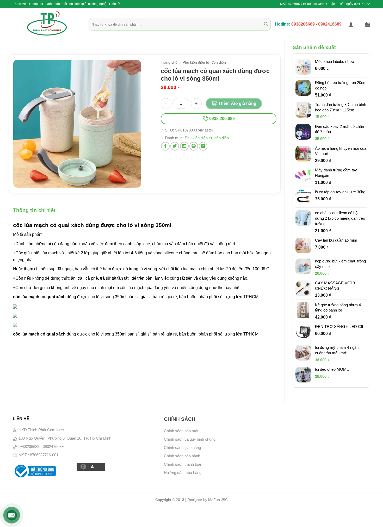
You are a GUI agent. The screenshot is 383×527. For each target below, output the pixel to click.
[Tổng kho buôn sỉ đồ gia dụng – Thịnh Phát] (47, 23)
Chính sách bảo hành (182, 456)
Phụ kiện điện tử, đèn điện (204, 62)
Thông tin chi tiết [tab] (34, 210)
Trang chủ (169, 62)
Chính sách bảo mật (181, 431)
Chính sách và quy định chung (189, 439)
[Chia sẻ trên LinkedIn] (203, 146)
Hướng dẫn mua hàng (182, 472)
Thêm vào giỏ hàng (237, 103)
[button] (351, 24)
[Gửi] (266, 24)
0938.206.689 (221, 118)
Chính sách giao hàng (182, 447)
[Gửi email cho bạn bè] (184, 146)
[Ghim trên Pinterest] (193, 146)
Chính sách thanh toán (183, 464)
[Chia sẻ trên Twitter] (174, 146)
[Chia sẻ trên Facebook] (165, 146)
